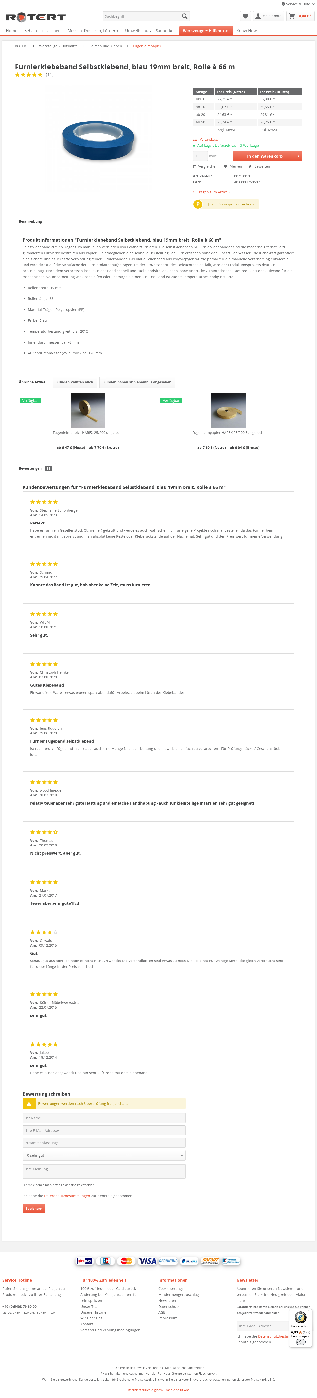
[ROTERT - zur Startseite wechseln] (36, 17)
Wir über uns (91, 1318)
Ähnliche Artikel (32, 382)
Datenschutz (168, 1306)
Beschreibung (30, 221)
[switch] (301, 1342)
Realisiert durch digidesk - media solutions (158, 1390)
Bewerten (261, 166)
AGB (161, 1312)
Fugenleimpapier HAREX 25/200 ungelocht (88, 432)
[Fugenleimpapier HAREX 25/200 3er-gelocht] (228, 410)
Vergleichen (207, 166)
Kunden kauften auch (74, 382)
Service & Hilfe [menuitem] (298, 4)
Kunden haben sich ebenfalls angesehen (137, 382)
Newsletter (167, 1300)
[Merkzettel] (245, 16)
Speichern (34, 1208)
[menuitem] (146, 16)
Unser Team (90, 1306)
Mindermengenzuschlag (178, 1294)
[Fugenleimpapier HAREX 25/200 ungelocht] (88, 410)
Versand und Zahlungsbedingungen (110, 1330)
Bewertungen (34, 468)
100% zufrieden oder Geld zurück (108, 1288)
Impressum (167, 1318)
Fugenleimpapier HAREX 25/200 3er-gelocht (228, 432)
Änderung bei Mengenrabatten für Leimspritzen (109, 1297)
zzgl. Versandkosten (206, 139)
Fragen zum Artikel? (213, 192)
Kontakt (86, 1324)
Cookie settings (171, 1288)
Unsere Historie (93, 1312)
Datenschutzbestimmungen (67, 1196)
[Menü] (309, 1312)
